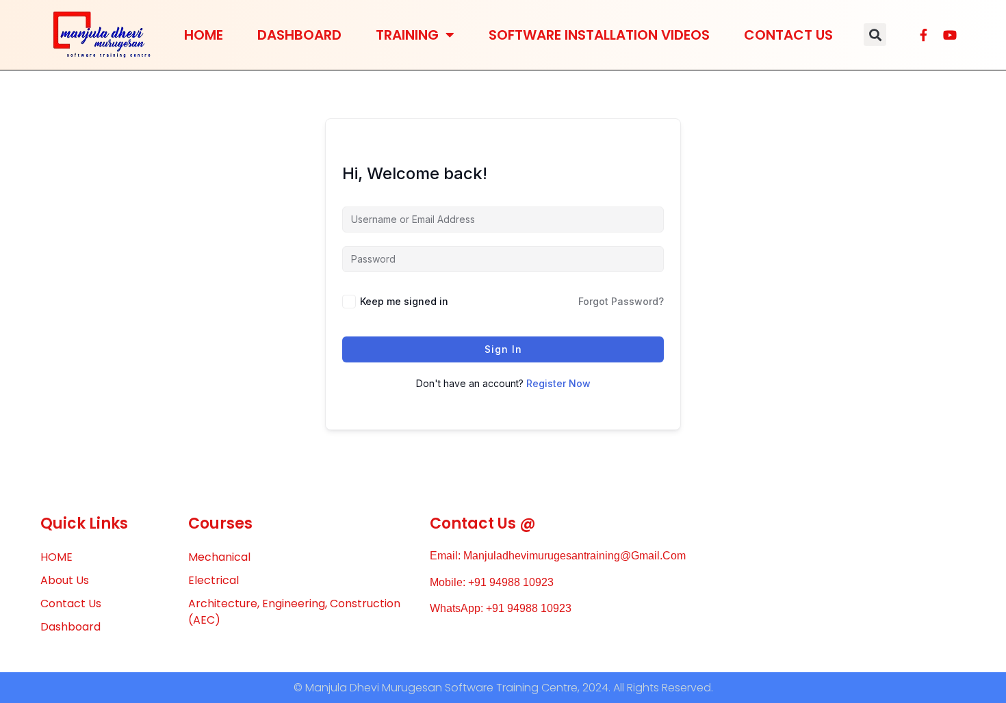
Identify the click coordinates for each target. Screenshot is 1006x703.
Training (407, 35)
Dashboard (299, 35)
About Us (64, 580)
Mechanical (219, 557)
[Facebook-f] (924, 35)
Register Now (558, 383)
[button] (875, 34)
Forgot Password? (621, 301)
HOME (203, 35)
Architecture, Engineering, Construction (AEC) (294, 612)
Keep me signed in (404, 301)
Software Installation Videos (599, 35)
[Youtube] (950, 35)
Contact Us (788, 35)
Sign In (503, 349)
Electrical (213, 580)
